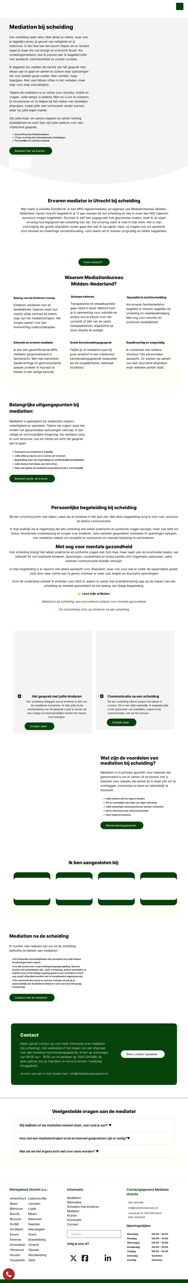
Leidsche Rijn (37, 1198)
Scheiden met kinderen (83, 1206)
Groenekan (17, 1244)
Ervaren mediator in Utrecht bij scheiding (94, 200)
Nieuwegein (36, 1229)
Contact (72, 1224)
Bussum (15, 1219)
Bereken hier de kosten (30, 150)
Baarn (14, 1203)
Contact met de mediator (31, 997)
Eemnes (15, 1239)
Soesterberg (37, 1239)
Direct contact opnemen (141, 1054)
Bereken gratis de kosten (31, 478)
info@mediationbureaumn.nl (89, 1073)
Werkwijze (74, 1202)
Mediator (73, 1211)
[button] (94, 5)
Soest (32, 1234)
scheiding (26, 516)
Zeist (31, 1260)
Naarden (34, 1224)
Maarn (32, 1214)
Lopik (32, 1208)
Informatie (74, 1220)
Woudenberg (37, 1255)
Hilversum (17, 1250)
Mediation (74, 1198)
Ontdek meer (38, 726)
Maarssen (35, 1219)
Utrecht (33, 1244)
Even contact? (93, 262)
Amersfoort (18, 1198)
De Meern (16, 1229)
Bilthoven (16, 1208)
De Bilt (14, 1224)
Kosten (72, 1215)
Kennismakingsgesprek (121, 825)
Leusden (34, 1203)
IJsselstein (17, 1260)
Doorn (14, 1234)
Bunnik (15, 1214)
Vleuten (33, 1250)
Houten (15, 1255)
